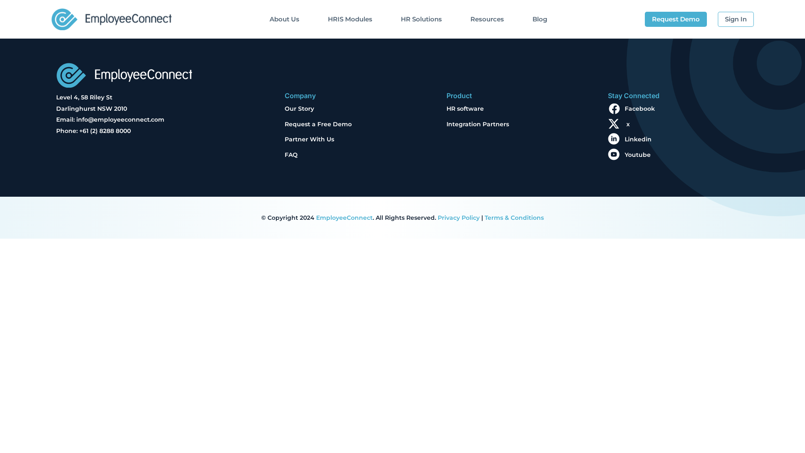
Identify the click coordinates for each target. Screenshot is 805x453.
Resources (487, 19)
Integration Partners (478, 124)
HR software (465, 108)
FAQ (291, 155)
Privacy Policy (459, 217)
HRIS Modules (350, 19)
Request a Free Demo (318, 124)
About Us (284, 19)
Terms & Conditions (514, 217)
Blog (539, 19)
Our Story (299, 108)
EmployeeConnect (344, 217)
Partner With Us (309, 139)
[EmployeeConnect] (111, 17)
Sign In (736, 19)
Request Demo (676, 19)
